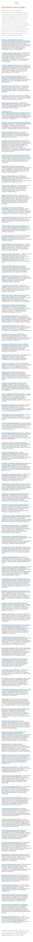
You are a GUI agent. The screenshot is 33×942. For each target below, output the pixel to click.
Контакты (16, 930)
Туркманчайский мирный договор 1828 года (14, 830)
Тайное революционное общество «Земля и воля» (16, 414)
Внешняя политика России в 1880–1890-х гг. (14, 334)
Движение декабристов (8, 614)
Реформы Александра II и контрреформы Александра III (13, 372)
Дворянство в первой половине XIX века (13, 166)
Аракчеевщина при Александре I (11, 525)
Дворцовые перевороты (7, 934)
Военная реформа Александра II (11, 316)
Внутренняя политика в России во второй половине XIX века (16, 755)
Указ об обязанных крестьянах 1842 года (13, 244)
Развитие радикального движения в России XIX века (16, 484)
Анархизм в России (7, 111)
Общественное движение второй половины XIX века (16, 515)
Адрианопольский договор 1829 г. (11, 254)
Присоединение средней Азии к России (13, 721)
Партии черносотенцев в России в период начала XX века (16, 113)
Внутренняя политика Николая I (10, 275)
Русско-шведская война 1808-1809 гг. (12, 775)
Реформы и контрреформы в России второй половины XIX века (14, 383)
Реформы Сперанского (8, 363)
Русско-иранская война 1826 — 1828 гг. (13, 452)
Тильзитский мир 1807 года (9, 185)
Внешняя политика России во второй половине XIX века (16, 591)
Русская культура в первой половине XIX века (14, 603)
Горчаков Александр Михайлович (11, 423)
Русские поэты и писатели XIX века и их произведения (13, 208)
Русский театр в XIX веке (8, 95)
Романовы (16, 934)
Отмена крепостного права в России (12, 744)
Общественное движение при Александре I (14, 305)
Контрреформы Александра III (10, 885)
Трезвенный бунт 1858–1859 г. (10, 285)
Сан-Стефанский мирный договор (11, 864)
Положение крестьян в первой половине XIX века (15, 155)
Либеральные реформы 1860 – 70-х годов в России (16, 648)
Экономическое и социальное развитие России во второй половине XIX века (15, 579)
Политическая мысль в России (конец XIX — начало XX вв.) (16, 394)
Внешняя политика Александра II (11, 557)
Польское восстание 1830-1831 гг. (11, 669)
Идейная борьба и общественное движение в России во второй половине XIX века (16, 567)
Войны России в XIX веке (8, 875)
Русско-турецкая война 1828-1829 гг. (12, 819)
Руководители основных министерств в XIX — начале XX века (14, 637)
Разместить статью (10, 932)
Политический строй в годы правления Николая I (15, 504)
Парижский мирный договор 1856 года (12, 842)
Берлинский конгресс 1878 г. (9, 195)
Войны (21, 934)
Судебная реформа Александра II (11, 65)
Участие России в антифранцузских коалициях (15, 904)
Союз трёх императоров (8, 235)
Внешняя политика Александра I (11, 916)
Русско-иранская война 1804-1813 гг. (12, 797)
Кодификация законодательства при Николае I (15, 659)
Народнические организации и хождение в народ (15, 854)
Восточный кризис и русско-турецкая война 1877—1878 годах (16, 709)
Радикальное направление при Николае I (13, 404)
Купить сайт (22, 930)
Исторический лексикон (21, 932)
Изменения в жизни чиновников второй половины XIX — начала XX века (15, 296)
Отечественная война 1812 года (11, 808)
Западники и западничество (9, 217)
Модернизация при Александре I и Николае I (14, 536)
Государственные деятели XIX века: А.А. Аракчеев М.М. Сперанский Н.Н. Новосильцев (16, 625)
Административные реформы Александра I (14, 266)
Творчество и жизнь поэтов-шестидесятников (14, 442)
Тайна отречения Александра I (10, 355)
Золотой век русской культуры (10, 767)
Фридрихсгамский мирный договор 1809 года (14, 225)
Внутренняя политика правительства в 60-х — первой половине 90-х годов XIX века (14, 732)
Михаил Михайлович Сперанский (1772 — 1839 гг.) (16, 432)
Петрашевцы (5, 699)
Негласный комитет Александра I (11, 132)
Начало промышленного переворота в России (14, 894)
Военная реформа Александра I (11, 325)
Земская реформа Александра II (11, 85)
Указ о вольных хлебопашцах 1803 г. (12, 76)
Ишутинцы (4, 140)
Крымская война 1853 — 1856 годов (12, 547)
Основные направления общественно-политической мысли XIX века (16, 464)
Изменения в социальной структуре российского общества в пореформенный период (15, 344)
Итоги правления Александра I (10, 103)
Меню (16, 2)
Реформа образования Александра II (12, 39)
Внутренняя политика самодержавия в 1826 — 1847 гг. (16, 679)
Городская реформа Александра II (11, 53)
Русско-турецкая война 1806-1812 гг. (12, 786)
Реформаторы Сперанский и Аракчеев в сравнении (16, 122)
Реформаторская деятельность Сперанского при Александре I (15, 494)
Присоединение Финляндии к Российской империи (16, 41)
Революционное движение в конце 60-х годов (14, 689)
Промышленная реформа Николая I (12, 474)
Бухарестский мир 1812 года (10, 176)
